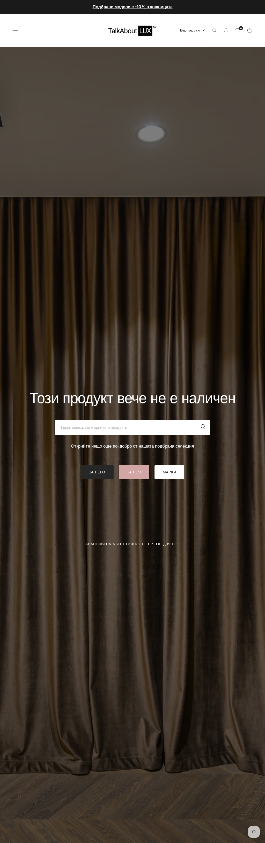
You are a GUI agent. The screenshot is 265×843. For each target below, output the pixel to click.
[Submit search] (203, 427)
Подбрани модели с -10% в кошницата (133, 6)
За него (97, 472)
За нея (134, 472)
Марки (169, 472)
